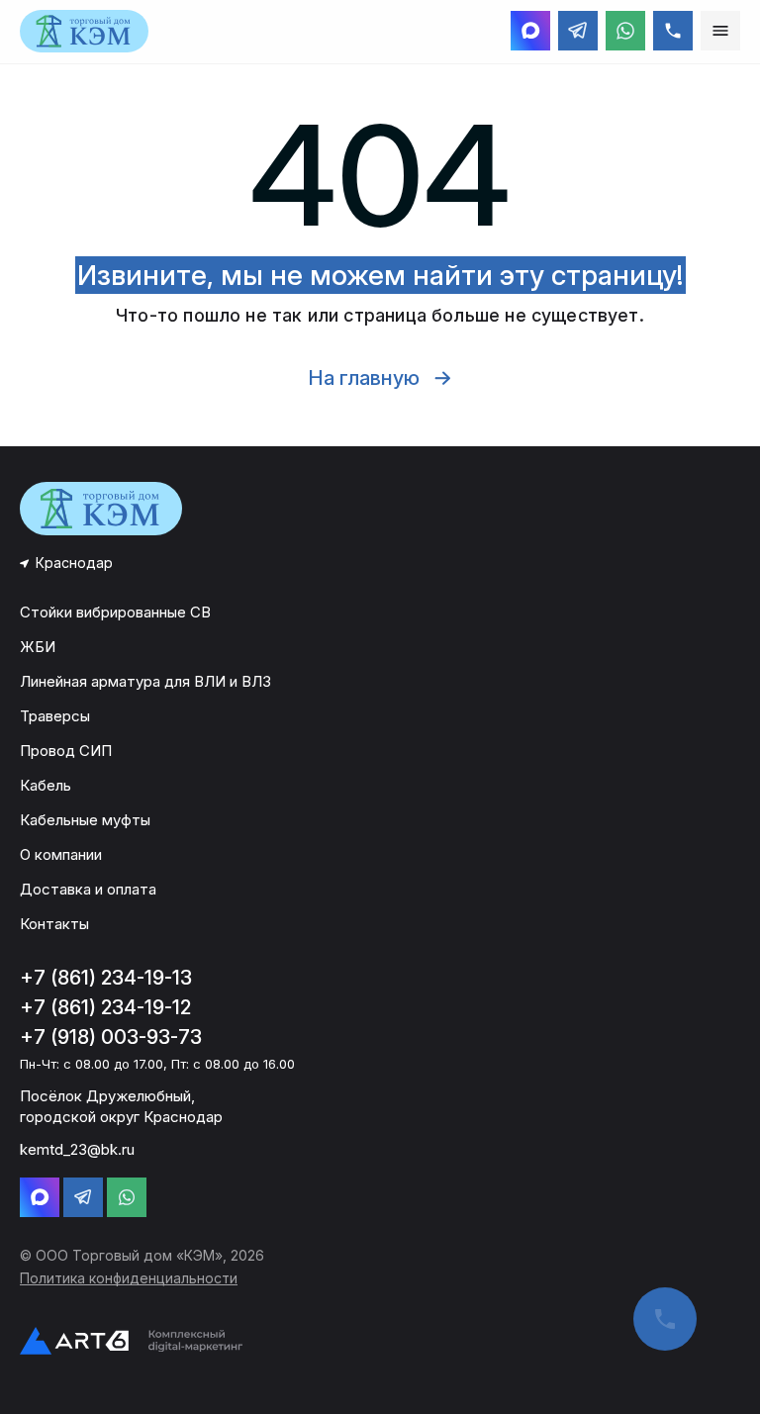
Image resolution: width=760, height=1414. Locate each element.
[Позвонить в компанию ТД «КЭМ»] (673, 30)
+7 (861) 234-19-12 (105, 1007)
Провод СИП (66, 750)
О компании (61, 854)
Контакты (54, 923)
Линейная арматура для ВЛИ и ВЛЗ (145, 681)
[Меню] (720, 30)
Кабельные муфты (85, 819)
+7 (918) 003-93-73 (111, 1037)
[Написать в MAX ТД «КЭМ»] (530, 30)
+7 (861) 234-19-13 (106, 978)
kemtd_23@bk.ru (77, 1149)
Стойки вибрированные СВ (115, 612)
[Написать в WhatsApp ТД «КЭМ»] (625, 30)
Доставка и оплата (88, 889)
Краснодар (74, 562)
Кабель (45, 785)
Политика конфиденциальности (129, 1278)
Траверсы (55, 716)
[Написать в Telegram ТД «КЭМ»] (578, 30)
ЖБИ (37, 646)
